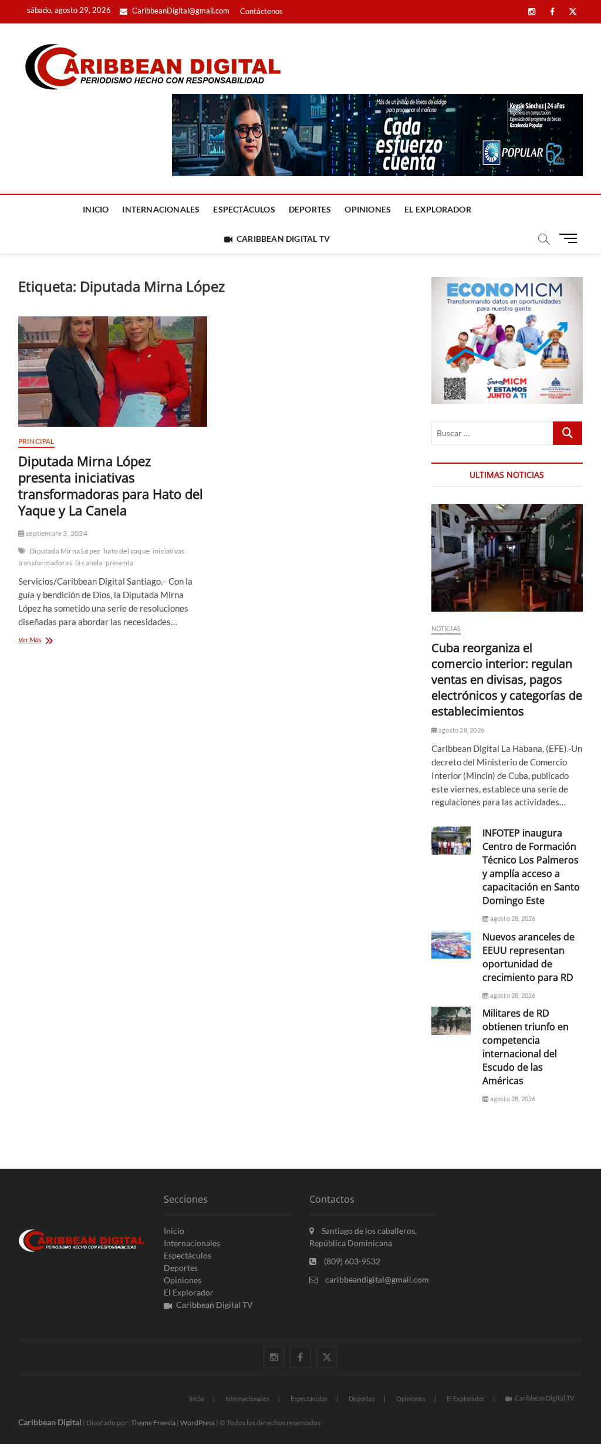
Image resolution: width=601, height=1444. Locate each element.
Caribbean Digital (50, 1422)
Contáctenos (261, 11)
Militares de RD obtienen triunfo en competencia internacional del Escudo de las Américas (525, 1047)
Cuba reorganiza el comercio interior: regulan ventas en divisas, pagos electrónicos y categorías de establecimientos (506, 679)
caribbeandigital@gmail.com (376, 1279)
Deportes (310, 209)
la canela (89, 562)
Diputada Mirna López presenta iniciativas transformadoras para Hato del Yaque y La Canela (110, 485)
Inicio (96, 209)
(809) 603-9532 (351, 1261)
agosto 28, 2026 (460, 730)
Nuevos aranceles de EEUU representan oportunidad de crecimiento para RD (528, 957)
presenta (120, 562)
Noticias (446, 628)
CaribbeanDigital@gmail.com (179, 10)
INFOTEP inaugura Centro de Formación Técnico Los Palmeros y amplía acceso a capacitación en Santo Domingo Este (531, 866)
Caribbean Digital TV (283, 239)
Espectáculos (244, 209)
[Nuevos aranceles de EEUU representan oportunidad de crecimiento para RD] (451, 944)
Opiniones (368, 209)
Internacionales (161, 209)
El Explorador (437, 209)
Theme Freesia (153, 1422)
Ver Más (53, 641)
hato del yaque (126, 550)
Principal (36, 441)
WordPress (197, 1422)
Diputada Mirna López (64, 550)
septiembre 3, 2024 (56, 533)
